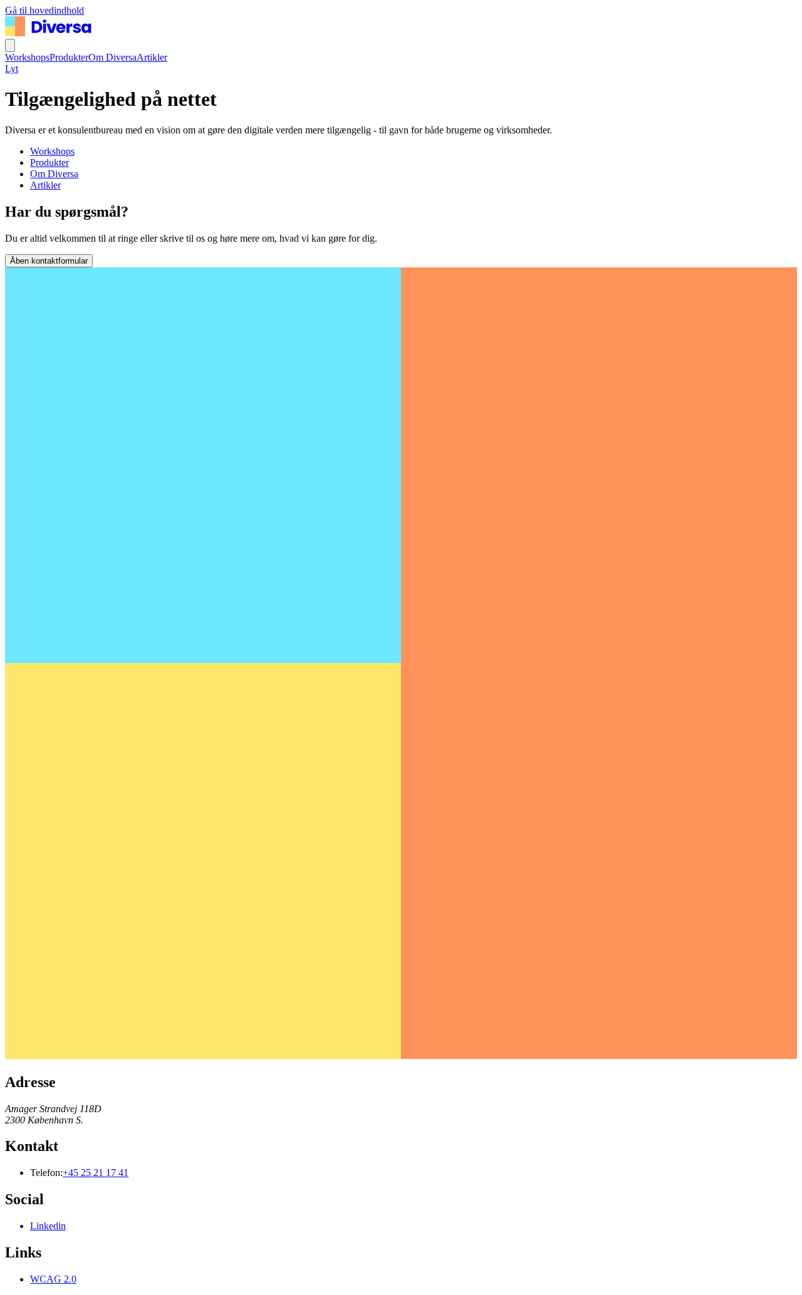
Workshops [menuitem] (27, 57)
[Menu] (10, 45)
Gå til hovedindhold (44, 10)
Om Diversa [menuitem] (112, 57)
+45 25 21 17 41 (95, 1172)
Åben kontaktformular (49, 261)
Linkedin (48, 1225)
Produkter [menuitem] (68, 57)
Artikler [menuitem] (152, 57)
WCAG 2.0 (53, 1279)
